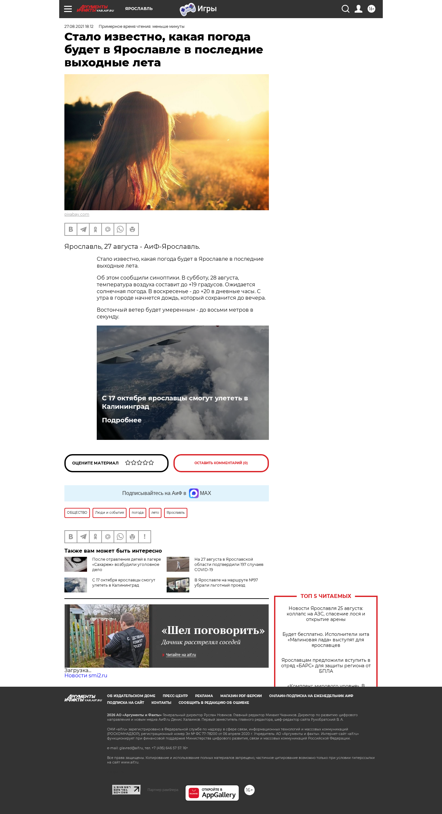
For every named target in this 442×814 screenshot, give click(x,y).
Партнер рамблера (163, 790)
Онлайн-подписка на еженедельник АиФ (311, 696)
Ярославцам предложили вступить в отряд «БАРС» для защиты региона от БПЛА (326, 666)
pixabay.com (76, 214)
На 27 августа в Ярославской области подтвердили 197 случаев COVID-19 (228, 564)
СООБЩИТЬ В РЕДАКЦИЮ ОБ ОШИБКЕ (214, 703)
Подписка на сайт (125, 703)
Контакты (161, 703)
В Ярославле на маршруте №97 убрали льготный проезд (226, 583)
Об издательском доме (131, 696)
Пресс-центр (175, 696)
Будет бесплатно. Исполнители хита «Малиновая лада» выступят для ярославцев (325, 640)
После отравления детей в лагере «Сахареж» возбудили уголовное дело (126, 564)
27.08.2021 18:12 (79, 26)
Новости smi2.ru (85, 675)
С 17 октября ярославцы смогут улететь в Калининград (175, 402)
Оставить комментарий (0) (221, 463)
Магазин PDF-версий (241, 696)
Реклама (204, 696)
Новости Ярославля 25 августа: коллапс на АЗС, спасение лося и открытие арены (326, 614)
